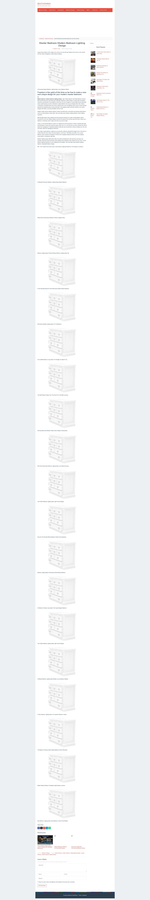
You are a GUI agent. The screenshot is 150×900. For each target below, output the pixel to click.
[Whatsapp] (49, 828)
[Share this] (39, 828)
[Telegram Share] (47, 828)
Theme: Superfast (83, 895)
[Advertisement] (75, 25)
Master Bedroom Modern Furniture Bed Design (60, 847)
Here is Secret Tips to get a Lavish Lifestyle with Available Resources (45, 847)
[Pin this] (44, 828)
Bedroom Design (46, 853)
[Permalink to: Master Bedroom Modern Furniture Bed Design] (62, 840)
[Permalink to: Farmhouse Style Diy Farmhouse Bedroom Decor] (79, 840)
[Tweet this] (41, 828)
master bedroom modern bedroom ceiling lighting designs (68, 853)
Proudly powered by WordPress (70, 895)
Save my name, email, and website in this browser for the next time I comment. (57, 882)
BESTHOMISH (44, 3)
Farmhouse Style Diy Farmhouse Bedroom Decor (78, 847)
